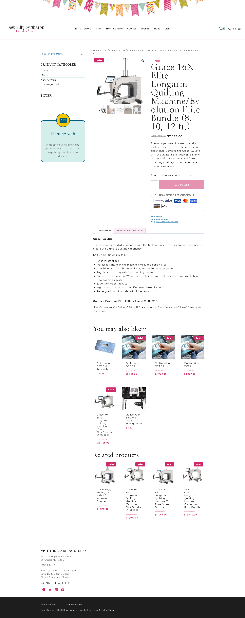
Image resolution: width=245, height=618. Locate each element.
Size (154, 175)
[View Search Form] (229, 29)
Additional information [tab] (129, 230)
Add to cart (181, 184)
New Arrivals (48, 79)
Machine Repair (115, 29)
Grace (44, 70)
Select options (105, 449)
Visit (168, 29)
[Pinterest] (63, 590)
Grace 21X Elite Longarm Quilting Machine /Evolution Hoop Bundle (192, 498)
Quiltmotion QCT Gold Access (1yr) (104, 366)
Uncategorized (50, 84)
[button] (142, 60)
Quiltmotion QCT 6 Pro (133, 365)
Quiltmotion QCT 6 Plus (162, 365)
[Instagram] (239, 29)
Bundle (157, 61)
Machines (46, 75)
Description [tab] (104, 230)
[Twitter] (50, 590)
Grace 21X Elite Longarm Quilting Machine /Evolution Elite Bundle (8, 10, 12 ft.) (133, 500)
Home (77, 29)
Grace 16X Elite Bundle (167, 222)
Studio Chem (107, 610)
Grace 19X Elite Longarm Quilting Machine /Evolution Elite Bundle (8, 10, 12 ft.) (104, 425)
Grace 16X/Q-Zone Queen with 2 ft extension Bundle (104, 495)
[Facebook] (234, 29)
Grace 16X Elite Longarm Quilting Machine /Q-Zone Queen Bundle (162, 498)
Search (82, 54)
